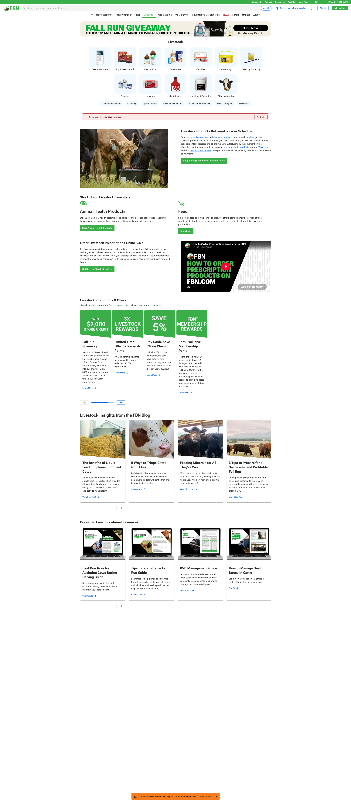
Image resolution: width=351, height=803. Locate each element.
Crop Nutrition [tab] (124, 15)
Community (257, 2)
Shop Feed (185, 231)
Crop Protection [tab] (104, 15)
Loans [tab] (235, 15)
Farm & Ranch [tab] (182, 15)
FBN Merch (244, 103)
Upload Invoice (150, 103)
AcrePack (303, 2)
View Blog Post (89, 497)
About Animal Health (172, 103)
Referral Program (224, 103)
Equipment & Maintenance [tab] (206, 15)
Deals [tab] (226, 15)
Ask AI (266, 8)
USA (316, 2)
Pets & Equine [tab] (165, 15)
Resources (280, 2)
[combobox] (143, 8)
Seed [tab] (138, 15)
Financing (131, 103)
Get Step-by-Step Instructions (97, 269)
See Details (87, 596)
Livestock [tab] (149, 15)
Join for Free (340, 8)
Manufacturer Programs (199, 103)
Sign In (323, 8)
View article (136, 489)
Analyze (268, 2)
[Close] (216, 796)
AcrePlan (292, 2)
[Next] (121, 402)
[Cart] (311, 8)
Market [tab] (246, 15)
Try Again (261, 117)
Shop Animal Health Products (97, 228)
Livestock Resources (111, 103)
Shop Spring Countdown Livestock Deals (204, 160)
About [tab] (256, 15)
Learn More (87, 388)
